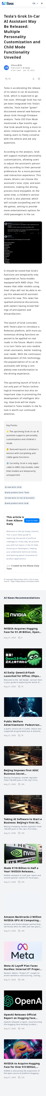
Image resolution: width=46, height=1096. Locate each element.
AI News (26, 68)
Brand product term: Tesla (17, 492)
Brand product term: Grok (16, 503)
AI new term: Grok (13, 487)
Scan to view (32, 520)
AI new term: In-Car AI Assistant (19, 498)
